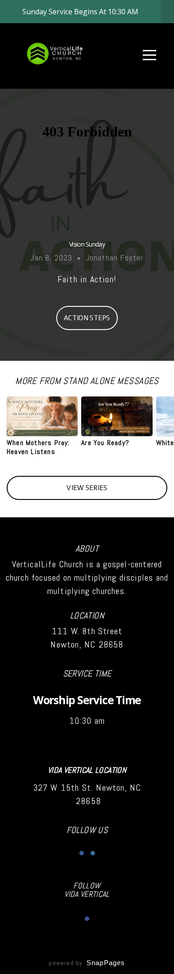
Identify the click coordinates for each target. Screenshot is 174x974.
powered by (87, 963)
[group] (42, 429)
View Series (86, 487)
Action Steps (87, 318)
